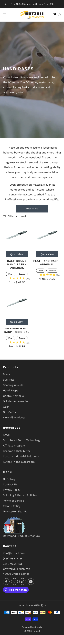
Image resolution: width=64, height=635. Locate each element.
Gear (6, 406)
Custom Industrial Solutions (21, 456)
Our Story (9, 479)
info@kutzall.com (14, 553)
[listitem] (32, 4)
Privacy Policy (11, 489)
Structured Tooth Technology (22, 440)
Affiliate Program (14, 445)
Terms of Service (13, 500)
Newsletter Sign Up (15, 511)
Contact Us (10, 484)
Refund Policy (12, 506)
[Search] (59, 14)
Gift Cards (9, 412)
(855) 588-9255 (12, 558)
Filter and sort (17, 216)
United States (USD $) (30, 605)
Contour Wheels (13, 395)
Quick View (16, 254)
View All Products (14, 417)
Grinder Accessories (15, 401)
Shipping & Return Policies (20, 495)
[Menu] (4, 14)
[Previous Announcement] (5, 4)
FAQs (6, 434)
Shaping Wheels (13, 385)
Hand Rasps (10, 390)
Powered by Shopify (32, 627)
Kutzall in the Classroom (19, 461)
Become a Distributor (16, 451)
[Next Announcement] (59, 4)
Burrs (6, 374)
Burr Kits (8, 379)
